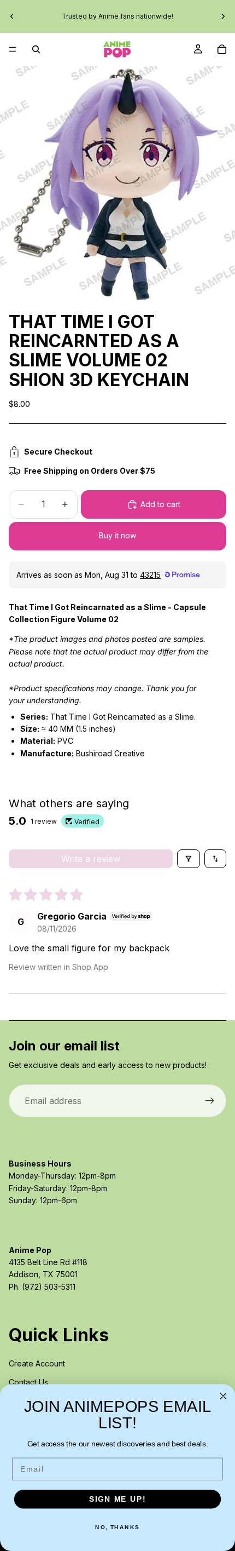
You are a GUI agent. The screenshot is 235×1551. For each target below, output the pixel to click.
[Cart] (222, 49)
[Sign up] (209, 1100)
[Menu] (12, 49)
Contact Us (28, 1382)
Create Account (37, 1363)
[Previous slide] (12, 16)
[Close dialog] (223, 1396)
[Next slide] (223, 16)
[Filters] (188, 858)
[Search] (36, 49)
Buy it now (117, 535)
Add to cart (160, 504)
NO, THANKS (117, 1527)
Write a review (90, 858)
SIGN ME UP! (117, 1499)
